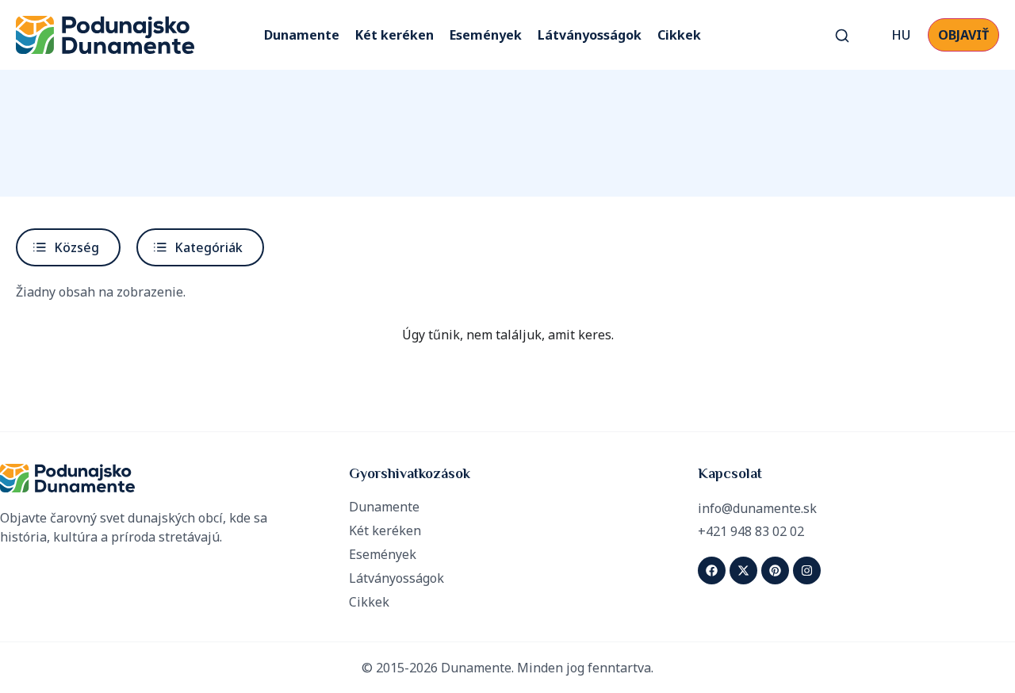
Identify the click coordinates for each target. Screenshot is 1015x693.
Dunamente (301, 35)
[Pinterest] (775, 570)
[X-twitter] (743, 570)
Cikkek (679, 35)
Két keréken (394, 35)
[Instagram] (807, 570)
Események (486, 35)
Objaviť (963, 35)
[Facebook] (712, 570)
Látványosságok (590, 35)
